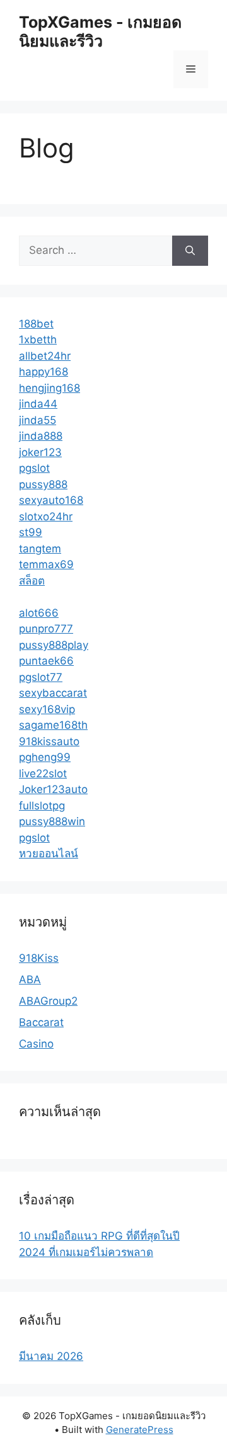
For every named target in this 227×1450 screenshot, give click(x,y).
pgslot (34, 468)
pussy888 (43, 484)
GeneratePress (139, 1430)
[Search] (190, 251)
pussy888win (52, 821)
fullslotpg (42, 805)
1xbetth (38, 339)
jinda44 (38, 403)
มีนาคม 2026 (51, 1356)
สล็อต (32, 580)
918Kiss (39, 958)
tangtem (40, 548)
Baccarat (41, 1022)
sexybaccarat (53, 693)
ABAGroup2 (48, 1001)
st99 (30, 532)
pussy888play (53, 645)
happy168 (43, 371)
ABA (30, 979)
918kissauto (49, 741)
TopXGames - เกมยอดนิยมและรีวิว (100, 31)
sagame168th (53, 725)
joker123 (40, 452)
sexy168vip (47, 709)
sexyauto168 (51, 500)
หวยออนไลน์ (48, 853)
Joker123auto (53, 789)
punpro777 (46, 628)
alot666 (39, 613)
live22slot (43, 773)
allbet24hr (45, 356)
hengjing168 (49, 388)
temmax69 (46, 564)
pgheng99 (45, 757)
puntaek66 (46, 660)
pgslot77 (40, 677)
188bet (36, 323)
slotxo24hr (46, 516)
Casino (36, 1043)
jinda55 (37, 420)
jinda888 (40, 436)
